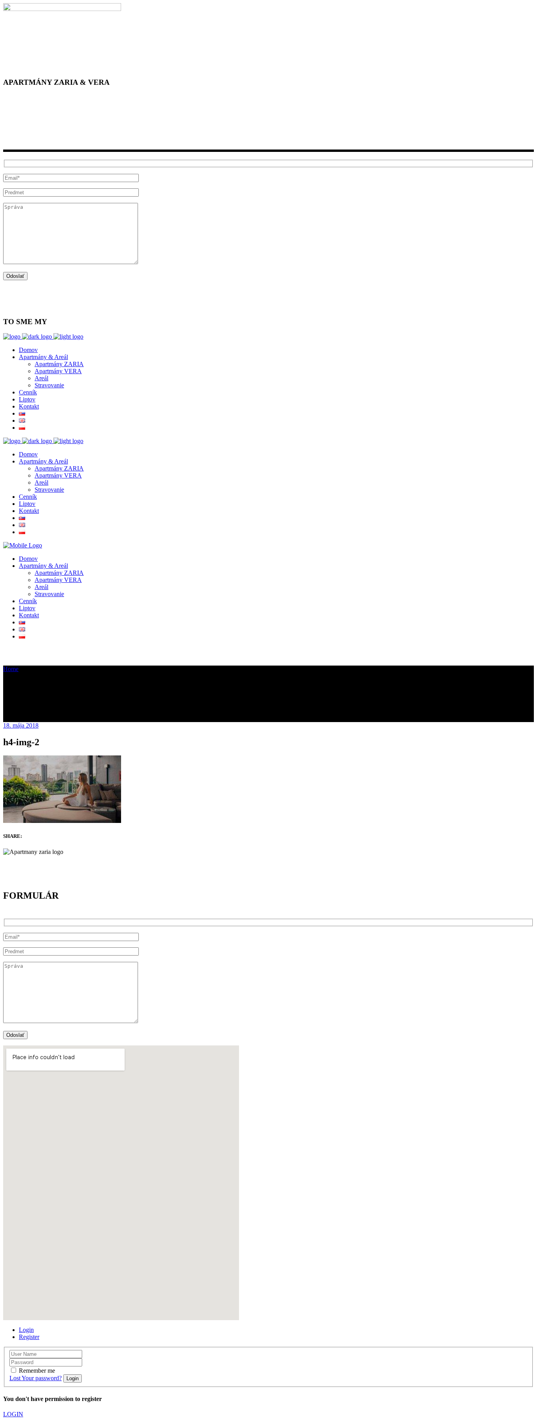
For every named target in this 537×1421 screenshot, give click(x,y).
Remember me (37, 1370)
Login (26, 1329)
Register (29, 1336)
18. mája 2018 (21, 725)
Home (10, 669)
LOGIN (13, 1414)
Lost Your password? (35, 1378)
